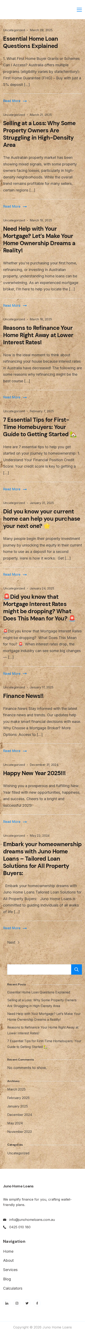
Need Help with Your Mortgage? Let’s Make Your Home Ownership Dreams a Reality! (39, 239)
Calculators (12, 1288)
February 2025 (18, 1098)
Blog (7, 1279)
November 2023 (19, 1132)
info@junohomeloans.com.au (32, 1220)
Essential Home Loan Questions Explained (30, 42)
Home (8, 1251)
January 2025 (17, 1106)
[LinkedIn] (6, 1303)
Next (11, 942)
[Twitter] (27, 1303)
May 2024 (15, 1123)
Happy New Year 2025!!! (34, 773)
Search (76, 969)
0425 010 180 (20, 1227)
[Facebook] (37, 1303)
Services (10, 1270)
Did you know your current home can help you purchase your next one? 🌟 (41, 519)
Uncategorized (14, 30)
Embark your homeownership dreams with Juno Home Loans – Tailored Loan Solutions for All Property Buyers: (42, 858)
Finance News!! (23, 696)
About (8, 1260)
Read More (11, 101)
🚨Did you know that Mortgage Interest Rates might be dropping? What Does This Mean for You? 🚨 (39, 607)
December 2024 (19, 1115)
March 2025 (16, 1089)
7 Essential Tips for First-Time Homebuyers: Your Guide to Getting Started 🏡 (40, 427)
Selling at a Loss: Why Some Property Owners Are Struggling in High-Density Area (39, 134)
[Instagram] (16, 1303)
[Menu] (79, 10)
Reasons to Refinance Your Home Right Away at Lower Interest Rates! (38, 335)
